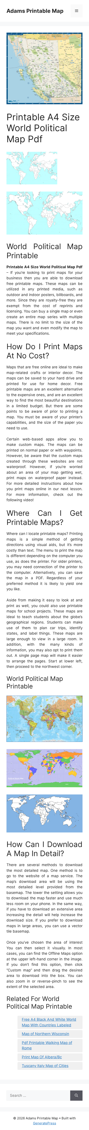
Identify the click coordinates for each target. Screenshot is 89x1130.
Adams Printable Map (35, 11)
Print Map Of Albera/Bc (42, 1057)
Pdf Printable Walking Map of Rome (47, 1046)
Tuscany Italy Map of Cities (45, 1066)
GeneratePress (44, 1123)
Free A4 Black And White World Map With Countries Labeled (49, 1022)
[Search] (76, 1095)
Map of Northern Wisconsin (45, 1034)
